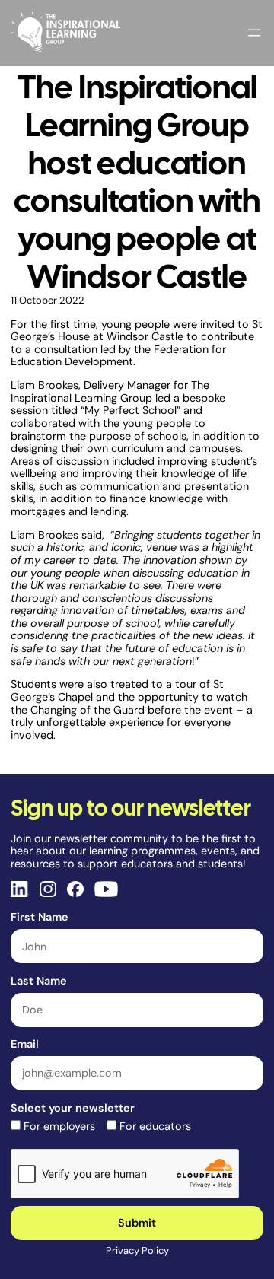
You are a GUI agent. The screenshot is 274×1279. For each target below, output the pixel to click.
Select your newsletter (73, 1108)
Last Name (39, 981)
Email (25, 1044)
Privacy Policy (137, 1250)
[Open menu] (254, 33)
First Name (39, 917)
